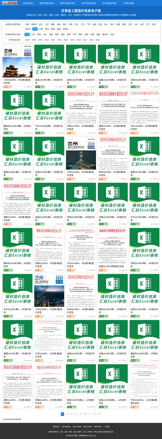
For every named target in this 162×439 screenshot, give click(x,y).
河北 (76, 24)
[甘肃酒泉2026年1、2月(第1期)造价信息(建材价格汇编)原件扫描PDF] (17, 383)
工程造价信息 (27, 3)
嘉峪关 (105, 34)
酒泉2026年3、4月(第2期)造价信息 (17, 218)
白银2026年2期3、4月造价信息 (112, 218)
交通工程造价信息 (88, 3)
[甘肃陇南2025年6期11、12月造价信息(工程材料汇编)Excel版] (81, 379)
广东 (82, 24)
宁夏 (41, 29)
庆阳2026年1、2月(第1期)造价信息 (80, 311)
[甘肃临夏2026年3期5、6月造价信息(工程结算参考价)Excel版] (113, 60)
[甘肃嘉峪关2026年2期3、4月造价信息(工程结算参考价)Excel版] (17, 243)
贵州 (112, 24)
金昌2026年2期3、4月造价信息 (49, 218)
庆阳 (39, 34)
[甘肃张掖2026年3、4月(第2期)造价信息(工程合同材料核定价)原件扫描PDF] (49, 247)
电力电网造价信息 (109, 3)
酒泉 (57, 34)
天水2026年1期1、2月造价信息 (17, 311)
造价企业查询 (77, 426)
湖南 (59, 24)
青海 (47, 29)
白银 (69, 34)
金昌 (92, 34)
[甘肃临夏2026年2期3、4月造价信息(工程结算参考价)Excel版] (145, 152)
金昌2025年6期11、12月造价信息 (112, 401)
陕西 (124, 24)
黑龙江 (28, 29)
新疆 (59, 29)
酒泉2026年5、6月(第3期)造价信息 (112, 127)
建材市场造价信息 (47, 3)
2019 (72, 40)
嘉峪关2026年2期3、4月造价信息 (17, 265)
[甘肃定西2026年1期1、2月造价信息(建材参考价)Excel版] (145, 289)
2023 (46, 40)
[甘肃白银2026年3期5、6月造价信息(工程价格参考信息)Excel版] (145, 60)
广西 (88, 24)
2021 (59, 40)
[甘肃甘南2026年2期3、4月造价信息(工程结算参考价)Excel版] (49, 152)
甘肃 (35, 29)
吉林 (153, 24)
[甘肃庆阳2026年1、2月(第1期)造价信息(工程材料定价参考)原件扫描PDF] (81, 291)
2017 (85, 40)
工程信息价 (56, 426)
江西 (130, 24)
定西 (86, 34)
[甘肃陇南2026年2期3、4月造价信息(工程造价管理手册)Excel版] (17, 152)
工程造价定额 (128, 3)
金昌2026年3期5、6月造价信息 (49, 81)
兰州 (33, 34)
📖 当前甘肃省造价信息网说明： (12, 419)
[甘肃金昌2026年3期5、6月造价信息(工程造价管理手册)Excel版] (49, 60)
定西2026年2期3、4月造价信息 (81, 218)
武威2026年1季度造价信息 (111, 266)
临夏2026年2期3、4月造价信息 (144, 173)
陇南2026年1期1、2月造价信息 (112, 311)
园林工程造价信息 (67, 3)
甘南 (112, 34)
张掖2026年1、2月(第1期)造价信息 (48, 401)
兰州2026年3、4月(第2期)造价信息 (80, 173)
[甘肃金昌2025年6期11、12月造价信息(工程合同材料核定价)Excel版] (113, 379)
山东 (136, 24)
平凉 (74, 34)
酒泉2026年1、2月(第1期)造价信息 (17, 401)
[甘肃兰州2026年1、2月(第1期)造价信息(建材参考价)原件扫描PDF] (49, 294)
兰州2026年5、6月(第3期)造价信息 (17, 81)
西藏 (53, 29)
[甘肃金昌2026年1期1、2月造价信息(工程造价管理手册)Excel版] (81, 335)
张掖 (63, 34)
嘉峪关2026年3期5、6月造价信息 (17, 127)
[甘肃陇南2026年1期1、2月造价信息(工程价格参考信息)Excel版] (113, 289)
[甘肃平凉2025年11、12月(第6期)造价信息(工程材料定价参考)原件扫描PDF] (145, 384)
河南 (70, 24)
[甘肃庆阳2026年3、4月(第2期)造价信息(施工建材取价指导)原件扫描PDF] (113, 154)
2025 (34, 40)
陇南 (80, 34)
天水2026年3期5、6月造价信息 (49, 127)
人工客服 (106, 426)
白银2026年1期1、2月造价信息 (112, 355)
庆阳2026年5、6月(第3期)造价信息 (80, 127)
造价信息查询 (66, 426)
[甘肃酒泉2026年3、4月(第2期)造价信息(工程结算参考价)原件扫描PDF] (17, 202)
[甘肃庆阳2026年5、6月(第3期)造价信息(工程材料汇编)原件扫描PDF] (81, 109)
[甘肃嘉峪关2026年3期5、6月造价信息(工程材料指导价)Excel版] (17, 106)
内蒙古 (65, 29)
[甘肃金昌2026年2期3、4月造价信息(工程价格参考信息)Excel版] (49, 198)
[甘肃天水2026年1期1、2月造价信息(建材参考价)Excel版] (17, 289)
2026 (27, 40)
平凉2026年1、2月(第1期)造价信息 (48, 355)
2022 (53, 40)
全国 (27, 24)
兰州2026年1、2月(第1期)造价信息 (48, 311)
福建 (53, 24)
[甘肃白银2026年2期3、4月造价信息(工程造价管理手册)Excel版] (113, 198)
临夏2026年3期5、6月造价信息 (112, 81)
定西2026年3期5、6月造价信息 (81, 81)
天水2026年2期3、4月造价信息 (144, 218)
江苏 (47, 24)
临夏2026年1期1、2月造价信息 (17, 355)
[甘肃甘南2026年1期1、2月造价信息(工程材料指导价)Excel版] (145, 243)
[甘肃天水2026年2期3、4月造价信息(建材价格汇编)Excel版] (145, 198)
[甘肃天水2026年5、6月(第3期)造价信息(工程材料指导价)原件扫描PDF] (145, 108)
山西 (142, 24)
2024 (40, 40)
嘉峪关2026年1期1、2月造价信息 (144, 355)
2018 (78, 40)
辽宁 (148, 24)
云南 (100, 24)
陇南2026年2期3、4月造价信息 (17, 173)
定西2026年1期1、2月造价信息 (144, 311)
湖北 (65, 24)
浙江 (41, 24)
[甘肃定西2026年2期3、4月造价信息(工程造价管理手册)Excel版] (81, 198)
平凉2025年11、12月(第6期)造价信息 (144, 401)
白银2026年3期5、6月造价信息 (144, 81)
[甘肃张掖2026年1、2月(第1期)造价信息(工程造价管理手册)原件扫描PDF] (49, 383)
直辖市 (34, 24)
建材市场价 (98, 426)
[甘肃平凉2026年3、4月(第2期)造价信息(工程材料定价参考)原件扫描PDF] (81, 248)
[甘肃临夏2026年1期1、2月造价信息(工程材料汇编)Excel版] (17, 335)
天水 (45, 34)
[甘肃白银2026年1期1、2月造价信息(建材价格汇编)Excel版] (113, 335)
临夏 (98, 34)
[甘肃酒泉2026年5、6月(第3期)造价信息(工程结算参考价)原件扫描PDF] (113, 110)
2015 (98, 40)
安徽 (118, 24)
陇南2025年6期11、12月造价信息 (81, 401)
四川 (106, 24)
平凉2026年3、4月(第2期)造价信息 (80, 265)
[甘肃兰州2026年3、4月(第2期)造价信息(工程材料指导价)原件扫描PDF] (81, 156)
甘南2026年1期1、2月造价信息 (144, 265)
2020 (66, 40)
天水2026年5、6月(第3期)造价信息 (144, 127)
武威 (51, 34)
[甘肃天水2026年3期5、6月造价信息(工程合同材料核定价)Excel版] (49, 106)
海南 (94, 24)
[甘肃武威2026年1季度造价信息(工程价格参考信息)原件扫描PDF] (113, 247)
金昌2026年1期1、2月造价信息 (81, 355)
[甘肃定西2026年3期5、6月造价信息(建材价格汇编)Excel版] (81, 60)
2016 (91, 40)
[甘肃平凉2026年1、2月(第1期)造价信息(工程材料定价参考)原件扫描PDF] (49, 339)
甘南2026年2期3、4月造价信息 (49, 173)
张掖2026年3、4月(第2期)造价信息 (48, 265)
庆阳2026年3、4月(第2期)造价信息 (112, 173)
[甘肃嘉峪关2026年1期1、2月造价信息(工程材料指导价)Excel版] (145, 335)
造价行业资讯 (88, 426)
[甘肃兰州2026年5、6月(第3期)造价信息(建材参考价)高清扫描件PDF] (17, 64)
